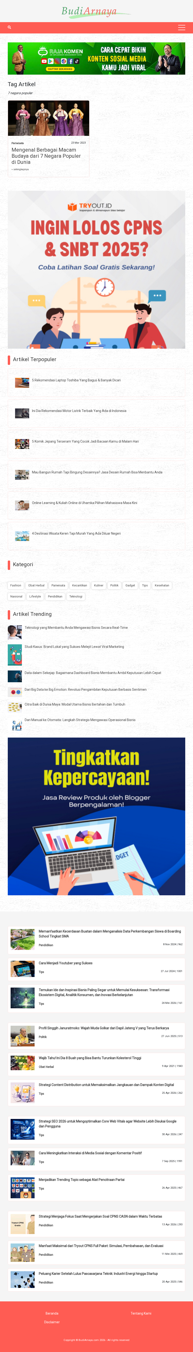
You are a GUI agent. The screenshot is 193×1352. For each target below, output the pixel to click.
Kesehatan (162, 585)
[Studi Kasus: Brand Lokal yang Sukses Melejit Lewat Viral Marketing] (18, 654)
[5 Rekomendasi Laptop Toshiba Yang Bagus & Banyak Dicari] (25, 382)
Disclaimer (52, 1322)
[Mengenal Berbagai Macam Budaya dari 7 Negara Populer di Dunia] (48, 119)
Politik (114, 585)
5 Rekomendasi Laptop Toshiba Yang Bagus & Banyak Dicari (76, 380)
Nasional (16, 596)
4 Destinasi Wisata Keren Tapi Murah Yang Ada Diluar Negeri (76, 533)
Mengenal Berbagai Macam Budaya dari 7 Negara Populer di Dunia (46, 156)
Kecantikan (79, 585)
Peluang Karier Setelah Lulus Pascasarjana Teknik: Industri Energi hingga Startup (98, 1273)
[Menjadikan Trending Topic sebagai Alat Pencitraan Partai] (26, 1187)
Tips (145, 585)
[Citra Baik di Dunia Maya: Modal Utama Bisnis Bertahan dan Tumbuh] (18, 707)
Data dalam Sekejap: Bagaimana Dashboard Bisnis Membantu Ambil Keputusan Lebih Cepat (93, 673)
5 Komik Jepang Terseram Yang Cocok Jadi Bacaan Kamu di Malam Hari (85, 441)
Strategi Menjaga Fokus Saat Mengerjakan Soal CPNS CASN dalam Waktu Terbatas (100, 1216)
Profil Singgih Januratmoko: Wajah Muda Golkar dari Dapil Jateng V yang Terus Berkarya (104, 1028)
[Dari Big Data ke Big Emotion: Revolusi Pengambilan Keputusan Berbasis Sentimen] (18, 692)
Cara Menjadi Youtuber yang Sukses (65, 963)
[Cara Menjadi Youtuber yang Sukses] (26, 968)
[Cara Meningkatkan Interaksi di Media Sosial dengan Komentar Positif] (26, 1157)
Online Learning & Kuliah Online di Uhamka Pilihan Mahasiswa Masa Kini (84, 503)
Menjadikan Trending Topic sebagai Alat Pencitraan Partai (82, 1180)
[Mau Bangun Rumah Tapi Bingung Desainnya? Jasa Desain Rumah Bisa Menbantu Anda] (25, 474)
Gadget (130, 585)
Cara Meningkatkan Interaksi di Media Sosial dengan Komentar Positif (90, 1153)
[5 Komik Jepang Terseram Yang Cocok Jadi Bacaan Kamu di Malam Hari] (25, 444)
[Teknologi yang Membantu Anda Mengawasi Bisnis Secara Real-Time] (18, 632)
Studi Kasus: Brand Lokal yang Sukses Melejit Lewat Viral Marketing (74, 647)
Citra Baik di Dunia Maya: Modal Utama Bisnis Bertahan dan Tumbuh (75, 704)
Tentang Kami (141, 1313)
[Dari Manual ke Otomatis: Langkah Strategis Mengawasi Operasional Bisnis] (18, 724)
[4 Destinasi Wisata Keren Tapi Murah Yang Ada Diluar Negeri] (25, 536)
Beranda (52, 1313)
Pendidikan (55, 596)
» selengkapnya (20, 169)
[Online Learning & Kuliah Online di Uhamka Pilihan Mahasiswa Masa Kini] (25, 505)
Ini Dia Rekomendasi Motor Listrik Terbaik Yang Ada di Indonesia (79, 411)
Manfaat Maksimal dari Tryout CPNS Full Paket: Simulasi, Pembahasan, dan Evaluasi (101, 1246)
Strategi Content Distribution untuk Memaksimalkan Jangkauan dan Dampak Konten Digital (106, 1085)
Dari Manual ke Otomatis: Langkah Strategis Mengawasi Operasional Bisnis (80, 720)
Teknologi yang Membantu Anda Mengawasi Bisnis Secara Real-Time (76, 628)
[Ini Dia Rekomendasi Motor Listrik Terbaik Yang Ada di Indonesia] (25, 413)
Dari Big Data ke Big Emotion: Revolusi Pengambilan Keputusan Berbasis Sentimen (86, 689)
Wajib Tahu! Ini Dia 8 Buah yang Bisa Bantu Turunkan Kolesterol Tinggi (90, 1058)
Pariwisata (18, 143)
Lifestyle (35, 596)
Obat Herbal (36, 585)
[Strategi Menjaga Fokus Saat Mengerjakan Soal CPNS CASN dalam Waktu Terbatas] (26, 1224)
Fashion (15, 585)
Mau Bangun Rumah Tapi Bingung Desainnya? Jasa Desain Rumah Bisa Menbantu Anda (97, 472)
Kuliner (98, 585)
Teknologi (75, 596)
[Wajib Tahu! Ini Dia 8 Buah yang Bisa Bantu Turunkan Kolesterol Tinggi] (26, 1063)
